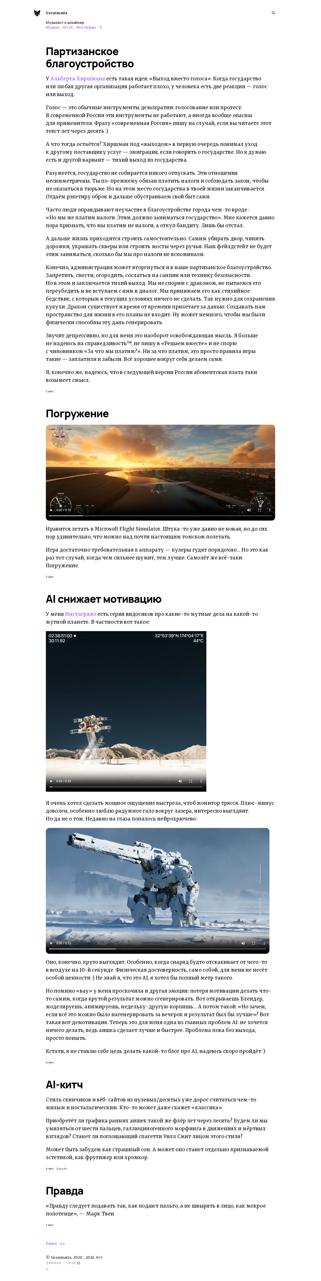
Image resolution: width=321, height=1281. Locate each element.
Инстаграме (81, 614)
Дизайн (61, 1168)
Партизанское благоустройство (90, 57)
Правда (64, 1190)
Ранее (51, 1243)
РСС (99, 1257)
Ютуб (68, 27)
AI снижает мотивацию (104, 599)
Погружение (77, 413)
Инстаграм (86, 27)
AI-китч (64, 1084)
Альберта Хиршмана (77, 79)
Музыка (52, 27)
